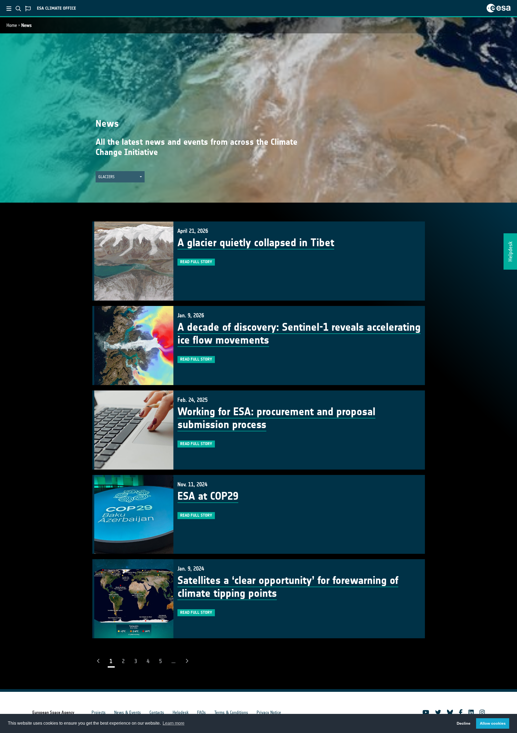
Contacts (156, 712)
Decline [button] (463, 723)
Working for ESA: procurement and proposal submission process (276, 418)
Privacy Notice (269, 712)
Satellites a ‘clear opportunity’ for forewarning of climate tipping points (287, 587)
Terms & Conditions (231, 712)
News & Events (127, 712)
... (174, 661)
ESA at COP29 (207, 496)
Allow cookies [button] (493, 723)
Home (11, 25)
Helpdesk (180, 712)
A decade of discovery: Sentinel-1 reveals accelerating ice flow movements (299, 334)
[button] (120, 177)
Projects (99, 712)
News (26, 25)
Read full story (196, 261)
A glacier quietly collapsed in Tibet (255, 242)
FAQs (201, 712)
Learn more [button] (173, 723)
